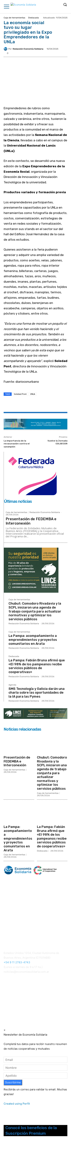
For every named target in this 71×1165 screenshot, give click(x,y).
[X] (27, 404)
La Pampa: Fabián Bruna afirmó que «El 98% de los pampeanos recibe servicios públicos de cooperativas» (37, 666)
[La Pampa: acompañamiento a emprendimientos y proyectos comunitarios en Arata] (19, 813)
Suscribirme (13, 1082)
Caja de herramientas (14, 18)
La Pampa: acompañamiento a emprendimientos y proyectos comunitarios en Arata (33, 639)
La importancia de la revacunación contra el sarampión (16, 443)
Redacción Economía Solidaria (28, 49)
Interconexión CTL (16, 1000)
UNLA (32, 394)
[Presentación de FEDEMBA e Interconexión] (19, 743)
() (10, 995)
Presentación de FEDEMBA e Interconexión (17, 761)
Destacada (33, 18)
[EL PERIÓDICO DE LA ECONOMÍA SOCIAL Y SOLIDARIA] (23, 7)
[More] (52, 404)
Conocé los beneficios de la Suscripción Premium (31, 1130)
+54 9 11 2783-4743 (17, 962)
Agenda (12, 685)
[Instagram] (11, 1151)
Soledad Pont (20, 394)
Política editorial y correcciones (22, 929)
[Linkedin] (44, 404)
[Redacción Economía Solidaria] (6, 49)
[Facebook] (18, 404)
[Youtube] (25, 1151)
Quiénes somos (13, 924)
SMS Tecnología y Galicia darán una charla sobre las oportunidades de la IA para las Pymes (37, 692)
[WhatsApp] (35, 404)
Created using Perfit (17, 1103)
